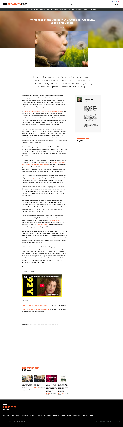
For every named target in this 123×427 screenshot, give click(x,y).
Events (54, 4)
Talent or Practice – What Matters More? (34, 305)
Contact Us (5, 421)
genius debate (41, 324)
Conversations (46, 4)
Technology (25, 415)
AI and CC (94, 9)
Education (79, 9)
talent (56, 324)
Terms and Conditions (21, 421)
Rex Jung (31, 178)
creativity (29, 324)
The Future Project (42, 224)
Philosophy (54, 9)
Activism (86, 9)
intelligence (48, 324)
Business (71, 9)
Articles (33, 4)
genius (34, 324)
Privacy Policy (12, 421)
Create (69, 415)
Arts (27, 9)
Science (42, 9)
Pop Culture (35, 9)
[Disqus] (46, 346)
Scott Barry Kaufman (55, 220)
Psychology (63, 9)
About (59, 4)
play (53, 324)
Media (39, 4)
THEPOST (10, 407)
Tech (48, 9)
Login (116, 4)
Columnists (66, 4)
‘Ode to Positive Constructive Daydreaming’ (35, 309)
